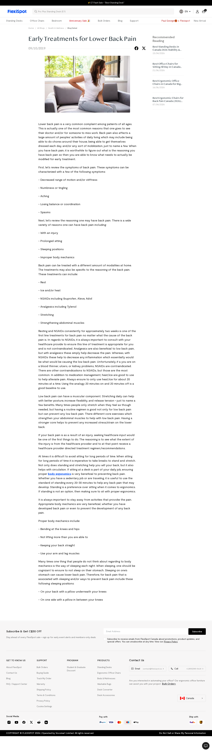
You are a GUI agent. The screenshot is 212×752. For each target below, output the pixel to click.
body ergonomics (59, 473)
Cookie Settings (44, 706)
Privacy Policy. (171, 641)
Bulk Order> (169, 683)
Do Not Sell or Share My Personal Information (182, 733)
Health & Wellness (56, 28)
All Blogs (41, 28)
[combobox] (105, 11)
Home (31, 28)
